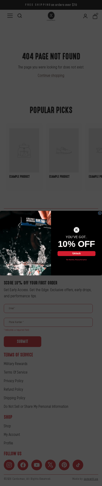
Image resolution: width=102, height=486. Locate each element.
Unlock (76, 253)
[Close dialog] (99, 213)
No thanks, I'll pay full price (76, 259)
